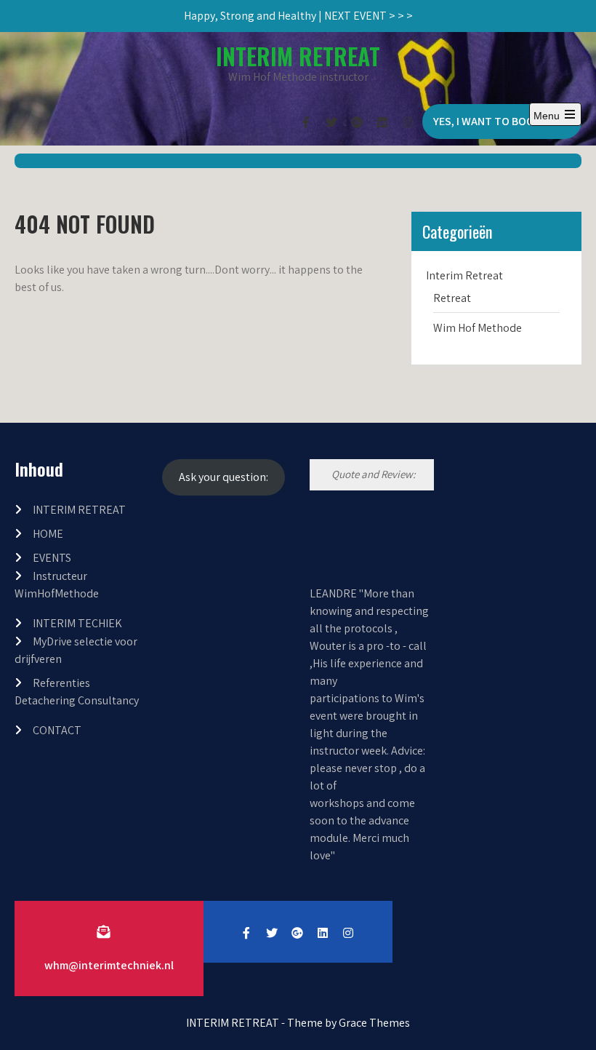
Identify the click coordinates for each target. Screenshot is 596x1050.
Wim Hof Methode (477, 327)
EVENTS (52, 557)
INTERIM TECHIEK (77, 623)
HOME (48, 533)
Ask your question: (223, 477)
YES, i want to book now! (502, 121)
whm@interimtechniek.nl (109, 965)
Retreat (452, 298)
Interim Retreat (464, 275)
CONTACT (57, 730)
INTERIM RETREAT (298, 56)
